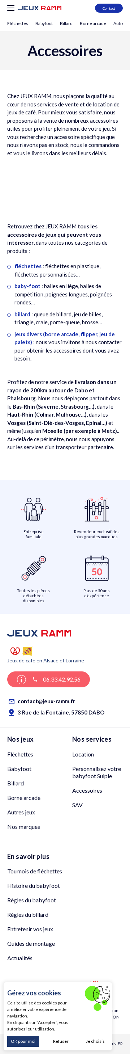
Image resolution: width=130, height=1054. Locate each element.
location (103, 104)
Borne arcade (93, 23)
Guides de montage (31, 943)
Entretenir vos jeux (30, 929)
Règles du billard (27, 914)
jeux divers (28, 334)
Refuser (61, 1041)
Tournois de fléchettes (34, 871)
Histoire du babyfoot (33, 885)
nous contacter (104, 342)
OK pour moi (23, 1041)
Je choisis (95, 1041)
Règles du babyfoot (31, 900)
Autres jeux (21, 812)
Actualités (19, 957)
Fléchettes (17, 23)
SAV (77, 804)
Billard (66, 23)
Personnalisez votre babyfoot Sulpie (96, 772)
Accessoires (87, 790)
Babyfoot (44, 23)
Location (83, 754)
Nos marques (23, 826)
